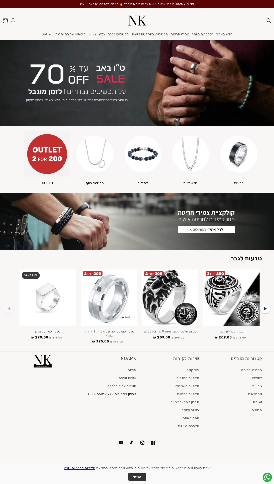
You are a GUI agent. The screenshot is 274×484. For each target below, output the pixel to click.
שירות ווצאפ (127, 378)
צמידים (143, 183)
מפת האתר (191, 418)
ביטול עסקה (190, 410)
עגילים (257, 402)
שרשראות (190, 183)
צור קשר (193, 370)
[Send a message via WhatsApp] (267, 477)
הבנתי (137, 477)
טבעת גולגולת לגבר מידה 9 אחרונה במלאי (169, 331)
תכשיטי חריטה (251, 370)
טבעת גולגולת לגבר (231, 331)
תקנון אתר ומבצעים (184, 402)
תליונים (257, 410)
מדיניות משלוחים (187, 386)
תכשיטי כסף (95, 183)
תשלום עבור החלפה (121, 386)
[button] (268, 20)
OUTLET (47, 183)
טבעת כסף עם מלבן (47, 331)
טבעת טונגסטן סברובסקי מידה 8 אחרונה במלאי (108, 333)
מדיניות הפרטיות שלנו (79, 468)
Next (265, 308)
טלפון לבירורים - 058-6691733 (112, 394)
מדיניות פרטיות (188, 394)
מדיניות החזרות (187, 378)
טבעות (239, 183)
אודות (132, 370)
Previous (9, 308)
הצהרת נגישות (188, 426)
